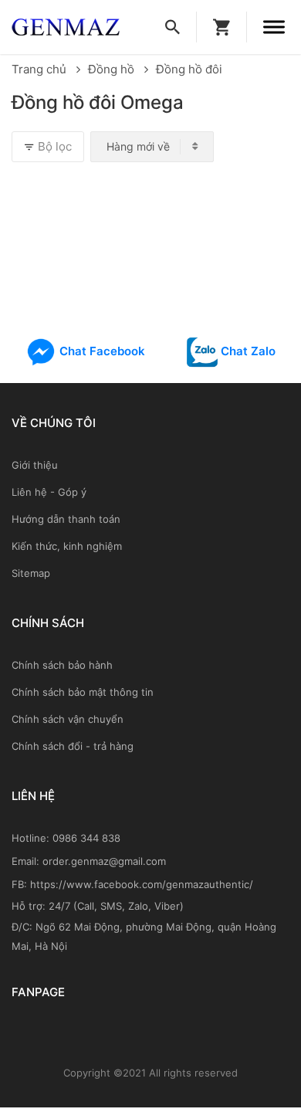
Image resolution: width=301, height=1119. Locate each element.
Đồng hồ (112, 69)
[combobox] (152, 146)
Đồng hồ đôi (189, 69)
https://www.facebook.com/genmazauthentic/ (141, 884)
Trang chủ (40, 69)
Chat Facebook (100, 351)
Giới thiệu (35, 465)
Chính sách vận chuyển (67, 719)
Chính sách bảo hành (62, 665)
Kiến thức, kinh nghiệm (67, 546)
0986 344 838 (86, 838)
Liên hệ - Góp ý (49, 492)
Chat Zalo (247, 351)
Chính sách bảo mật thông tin (83, 692)
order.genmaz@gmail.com (104, 861)
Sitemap (31, 573)
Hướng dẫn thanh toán (66, 519)
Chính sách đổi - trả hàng (73, 746)
